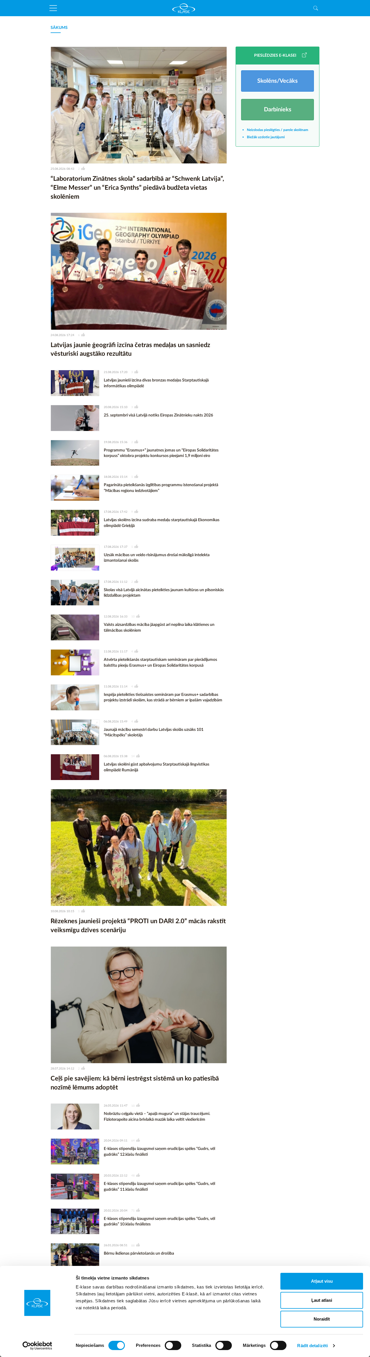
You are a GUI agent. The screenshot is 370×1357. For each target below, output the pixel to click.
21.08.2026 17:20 (115, 372)
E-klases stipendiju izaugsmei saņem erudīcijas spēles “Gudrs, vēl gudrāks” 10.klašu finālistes (159, 1222)
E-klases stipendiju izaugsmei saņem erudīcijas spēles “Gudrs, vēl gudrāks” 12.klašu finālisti (159, 1152)
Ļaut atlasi (321, 1300)
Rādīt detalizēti (312, 1345)
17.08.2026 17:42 (115, 511)
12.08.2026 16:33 (115, 616)
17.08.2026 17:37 (115, 546)
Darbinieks (277, 110)
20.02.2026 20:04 (115, 1210)
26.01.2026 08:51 (115, 1245)
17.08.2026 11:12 (115, 581)
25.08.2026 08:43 (62, 168)
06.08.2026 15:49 (115, 721)
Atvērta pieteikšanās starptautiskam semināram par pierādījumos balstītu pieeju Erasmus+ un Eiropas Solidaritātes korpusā (160, 663)
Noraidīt (322, 1319)
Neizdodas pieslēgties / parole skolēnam (277, 130)
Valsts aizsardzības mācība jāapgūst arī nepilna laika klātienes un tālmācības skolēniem (159, 628)
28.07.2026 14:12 (62, 1068)
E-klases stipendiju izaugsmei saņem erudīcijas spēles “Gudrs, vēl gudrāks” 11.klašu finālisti (159, 1187)
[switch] (173, 1345)
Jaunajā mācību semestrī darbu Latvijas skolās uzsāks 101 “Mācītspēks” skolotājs (154, 733)
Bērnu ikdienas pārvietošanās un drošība (139, 1253)
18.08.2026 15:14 (115, 476)
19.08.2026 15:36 (115, 442)
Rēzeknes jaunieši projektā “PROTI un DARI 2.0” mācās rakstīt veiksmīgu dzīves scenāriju (138, 925)
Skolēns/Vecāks (277, 81)
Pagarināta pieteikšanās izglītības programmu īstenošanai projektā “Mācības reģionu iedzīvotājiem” (161, 488)
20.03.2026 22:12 (115, 1175)
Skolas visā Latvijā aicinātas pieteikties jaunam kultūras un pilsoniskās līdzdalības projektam (164, 593)
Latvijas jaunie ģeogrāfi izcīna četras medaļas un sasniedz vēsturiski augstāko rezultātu (130, 349)
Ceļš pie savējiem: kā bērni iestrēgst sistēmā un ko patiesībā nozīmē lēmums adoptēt (135, 1083)
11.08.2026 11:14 (115, 686)
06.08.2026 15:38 (115, 756)
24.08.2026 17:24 (62, 335)
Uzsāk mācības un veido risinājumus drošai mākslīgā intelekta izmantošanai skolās (157, 558)
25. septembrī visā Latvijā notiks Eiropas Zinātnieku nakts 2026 (158, 415)
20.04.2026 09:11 (115, 1140)
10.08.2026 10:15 (62, 911)
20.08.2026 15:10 (115, 407)
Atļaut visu (322, 1281)
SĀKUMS (59, 28)
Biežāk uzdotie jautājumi (266, 137)
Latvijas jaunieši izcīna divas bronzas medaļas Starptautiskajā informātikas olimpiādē (156, 383)
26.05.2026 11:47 (115, 1105)
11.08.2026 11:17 (115, 651)
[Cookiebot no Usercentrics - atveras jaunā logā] (37, 1345)
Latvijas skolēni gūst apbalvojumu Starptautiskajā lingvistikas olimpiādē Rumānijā (156, 767)
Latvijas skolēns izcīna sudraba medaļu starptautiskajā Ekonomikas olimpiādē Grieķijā (161, 523)
